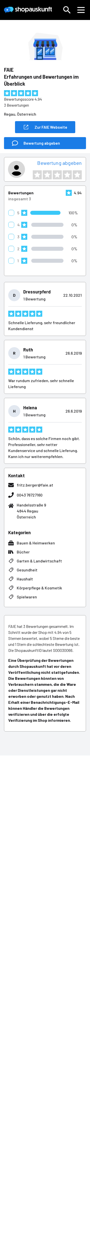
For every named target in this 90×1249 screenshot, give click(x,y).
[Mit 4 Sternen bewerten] (67, 174)
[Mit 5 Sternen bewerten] (77, 174)
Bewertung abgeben (59, 163)
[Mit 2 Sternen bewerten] (47, 174)
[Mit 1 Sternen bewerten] (37, 174)
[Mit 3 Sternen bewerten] (57, 174)
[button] (67, 10)
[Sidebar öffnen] (81, 10)
